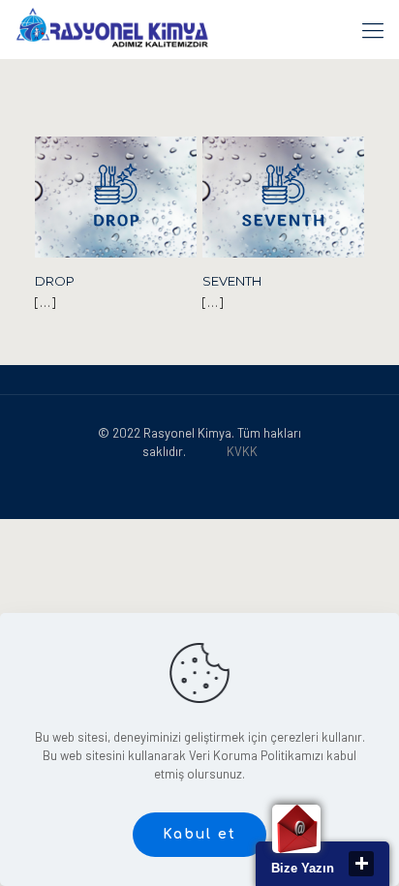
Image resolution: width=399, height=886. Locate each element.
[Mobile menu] (372, 29)
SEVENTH (231, 281)
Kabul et (199, 834)
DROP (55, 281)
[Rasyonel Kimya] (112, 29)
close (361, 863)
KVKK (242, 451)
